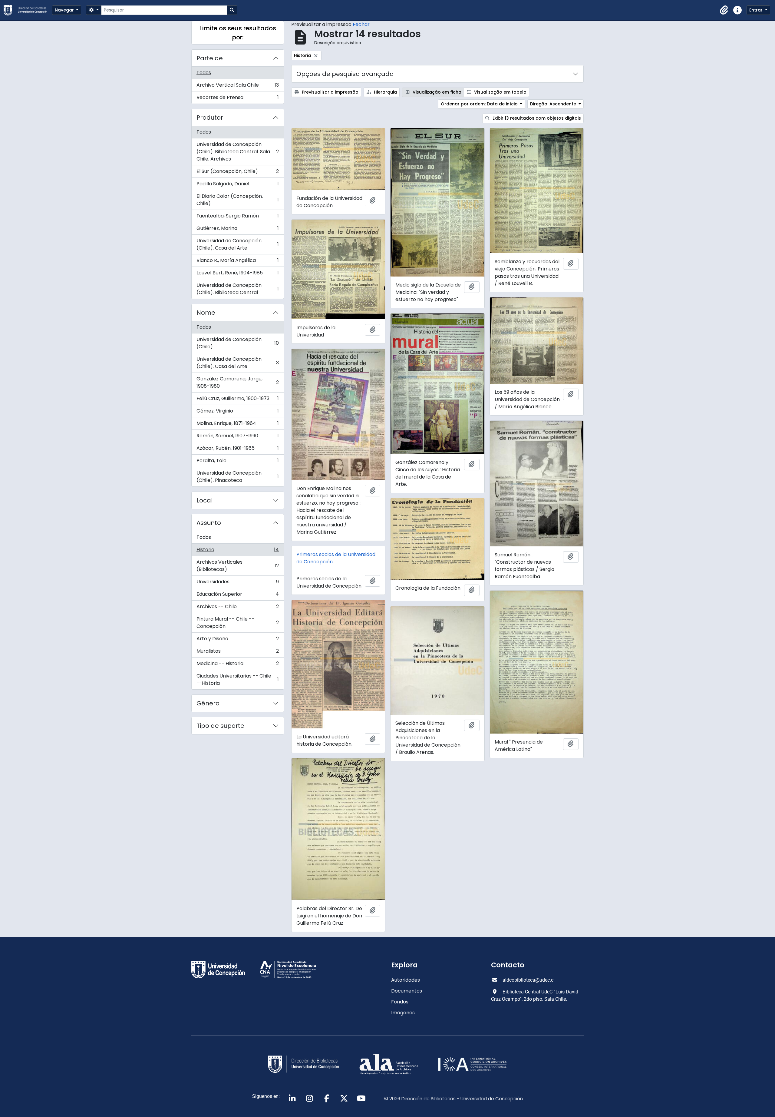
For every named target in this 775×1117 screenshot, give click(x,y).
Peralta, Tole (237, 462)
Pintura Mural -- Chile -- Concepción (237, 622)
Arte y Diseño (237, 640)
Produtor (209, 117)
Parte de (209, 58)
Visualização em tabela (499, 92)
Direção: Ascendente (553, 104)
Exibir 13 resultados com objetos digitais (536, 118)
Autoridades (405, 979)
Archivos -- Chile (237, 608)
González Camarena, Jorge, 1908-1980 (237, 382)
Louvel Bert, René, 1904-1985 (237, 274)
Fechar (361, 24)
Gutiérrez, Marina (237, 230)
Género (207, 703)
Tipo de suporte (220, 725)
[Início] (28, 10)
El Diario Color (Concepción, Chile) (237, 200)
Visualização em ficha (436, 92)
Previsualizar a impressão (329, 92)
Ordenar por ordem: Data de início (480, 104)
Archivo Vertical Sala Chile (237, 86)
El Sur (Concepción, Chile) (237, 173)
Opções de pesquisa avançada (345, 74)
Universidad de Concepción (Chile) (237, 343)
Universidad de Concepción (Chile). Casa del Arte (237, 244)
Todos (203, 72)
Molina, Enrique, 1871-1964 (237, 425)
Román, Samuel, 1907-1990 (237, 437)
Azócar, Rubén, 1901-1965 (237, 450)
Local (204, 500)
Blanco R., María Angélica (237, 262)
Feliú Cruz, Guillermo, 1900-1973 (237, 400)
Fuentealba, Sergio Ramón (237, 217)
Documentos (406, 990)
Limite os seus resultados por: (238, 32)
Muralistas (237, 653)
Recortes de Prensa (237, 99)
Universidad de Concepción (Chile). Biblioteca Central (237, 289)
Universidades (237, 583)
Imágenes (403, 1012)
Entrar (756, 10)
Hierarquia (385, 92)
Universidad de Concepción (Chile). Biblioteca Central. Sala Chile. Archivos (237, 151)
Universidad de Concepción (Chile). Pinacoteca (237, 476)
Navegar (65, 10)
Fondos (399, 1001)
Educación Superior (237, 596)
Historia (237, 551)
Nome (205, 312)
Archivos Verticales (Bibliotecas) (237, 565)
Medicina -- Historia (237, 665)
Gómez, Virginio (237, 412)
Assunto (208, 523)
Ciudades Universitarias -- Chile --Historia (237, 679)
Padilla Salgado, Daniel (237, 185)
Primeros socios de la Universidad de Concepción (335, 558)
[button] (724, 10)
